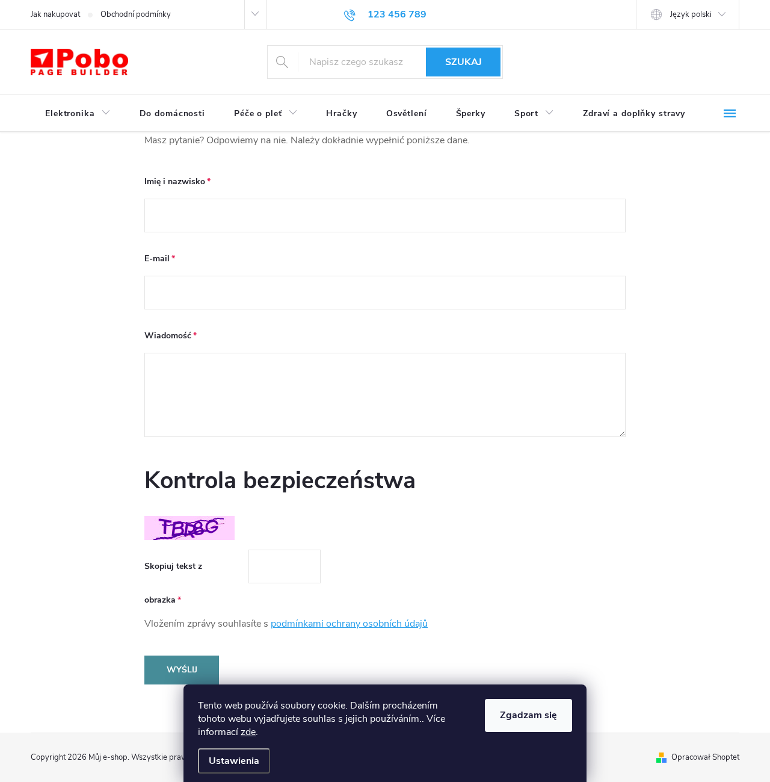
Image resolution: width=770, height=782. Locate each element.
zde (248, 732)
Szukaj (463, 62)
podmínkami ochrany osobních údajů (349, 623)
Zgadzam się (528, 715)
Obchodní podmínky (135, 14)
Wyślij (182, 669)
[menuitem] (78, 113)
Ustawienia (234, 761)
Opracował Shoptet (705, 757)
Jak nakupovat (55, 14)
